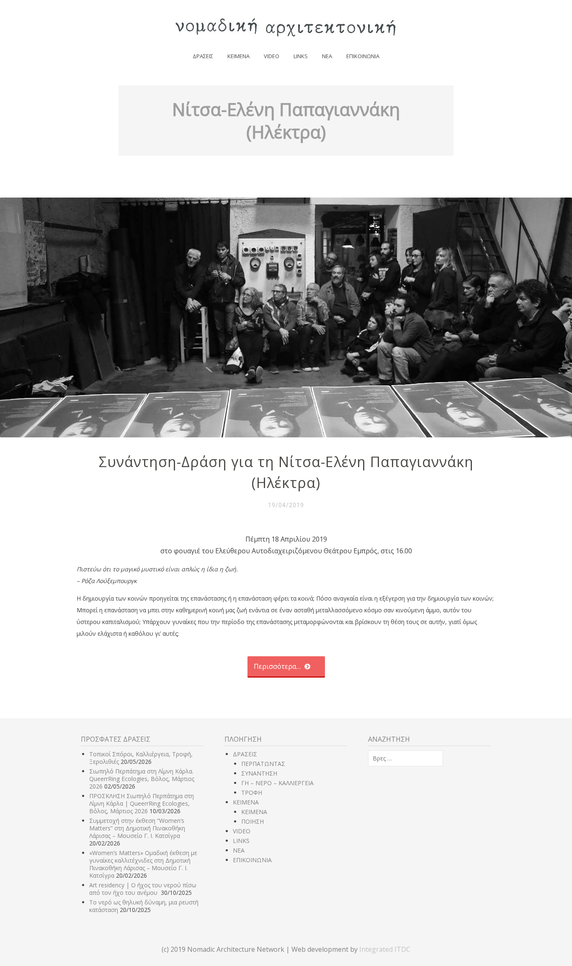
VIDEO (271, 56)
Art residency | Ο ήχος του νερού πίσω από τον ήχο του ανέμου (142, 889)
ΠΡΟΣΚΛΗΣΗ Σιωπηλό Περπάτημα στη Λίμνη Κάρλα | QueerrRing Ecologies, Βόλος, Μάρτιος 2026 (141, 803)
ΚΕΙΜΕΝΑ (238, 56)
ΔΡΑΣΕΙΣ (203, 56)
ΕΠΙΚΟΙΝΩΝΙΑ (362, 56)
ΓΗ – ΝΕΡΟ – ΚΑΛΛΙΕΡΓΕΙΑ (277, 783)
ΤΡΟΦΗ (251, 792)
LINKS (301, 56)
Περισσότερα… (278, 666)
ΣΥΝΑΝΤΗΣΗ (259, 773)
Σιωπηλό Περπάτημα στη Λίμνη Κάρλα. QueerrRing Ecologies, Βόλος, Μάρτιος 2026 (141, 778)
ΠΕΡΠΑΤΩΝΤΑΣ (263, 764)
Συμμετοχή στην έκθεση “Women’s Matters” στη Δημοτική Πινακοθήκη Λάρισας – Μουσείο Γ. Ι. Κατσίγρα (137, 828)
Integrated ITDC (384, 949)
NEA (327, 56)
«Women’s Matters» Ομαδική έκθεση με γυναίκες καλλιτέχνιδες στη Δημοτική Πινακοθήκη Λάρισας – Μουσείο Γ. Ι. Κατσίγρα (143, 864)
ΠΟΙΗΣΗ (252, 821)
